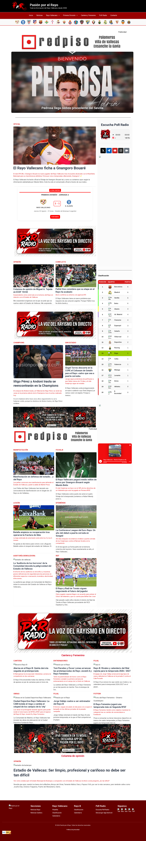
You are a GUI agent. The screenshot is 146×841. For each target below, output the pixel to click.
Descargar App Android (104, 813)
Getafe (117, 331)
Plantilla (55, 809)
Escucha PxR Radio (102, 809)
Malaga (117, 370)
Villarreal (117, 337)
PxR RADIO (55, 217)
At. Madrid (118, 314)
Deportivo (118, 342)
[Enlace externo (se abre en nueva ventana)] (73, 42)
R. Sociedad (117, 392)
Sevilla (116, 298)
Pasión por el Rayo (44, 5)
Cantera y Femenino (88, 15)
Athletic (117, 387)
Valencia (117, 364)
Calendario (56, 816)
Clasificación (57, 813)
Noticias (39, 15)
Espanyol (117, 326)
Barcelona (118, 287)
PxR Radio (103, 15)
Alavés (116, 309)
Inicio (31, 15)
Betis (116, 303)
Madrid (117, 292)
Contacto (113, 15)
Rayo (116, 353)
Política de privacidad (73, 829)
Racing (117, 348)
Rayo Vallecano (52, 15)
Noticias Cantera (36, 813)
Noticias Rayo (35, 809)
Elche (116, 381)
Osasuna (117, 320)
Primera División (69, 15)
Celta (116, 359)
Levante (117, 375)
